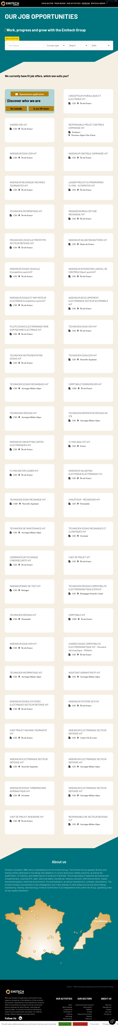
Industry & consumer (84, 1014)
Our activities (74, 3)
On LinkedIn (16, 108)
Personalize (94, 1024)
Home (69, 986)
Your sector (47, 3)
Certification (67, 1012)
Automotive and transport (85, 1005)
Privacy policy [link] (108, 1024)
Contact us (107, 1014)
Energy (89, 1012)
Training (69, 1014)
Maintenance (67, 1019)
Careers (86, 3)
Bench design (67, 1007)
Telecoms (88, 1019)
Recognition (107, 1007)
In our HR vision (41, 108)
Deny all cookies (80, 1024)
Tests (70, 1005)
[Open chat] (112, 1021)
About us (108, 1005)
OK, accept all (65, 1024)
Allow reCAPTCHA (12, 39)
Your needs (60, 3)
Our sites (108, 1012)
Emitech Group (98, 3)
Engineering (68, 1009)
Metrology (68, 1016)
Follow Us (10, 1018)
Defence (89, 1009)
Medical (89, 1016)
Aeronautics (87, 1007)
